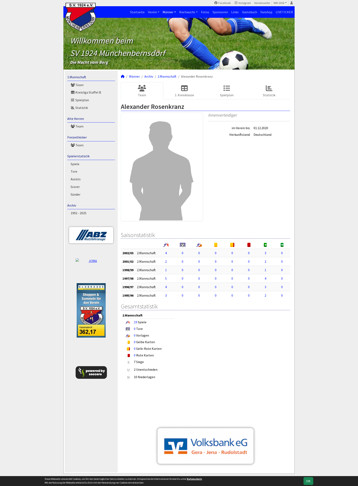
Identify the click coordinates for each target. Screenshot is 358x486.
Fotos (205, 12)
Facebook (224, 3)
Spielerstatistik (78, 156)
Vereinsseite (262, 3)
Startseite (137, 12)
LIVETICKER (284, 12)
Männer (168, 12)
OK (308, 481)
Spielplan (82, 100)
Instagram (244, 3)
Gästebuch (249, 12)
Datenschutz (194, 478)
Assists (76, 179)
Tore (74, 171)
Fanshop (266, 12)
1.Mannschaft (76, 77)
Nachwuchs (187, 12)
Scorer (75, 187)
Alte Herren (75, 119)
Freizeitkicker (77, 137)
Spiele (75, 164)
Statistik (81, 108)
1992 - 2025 (78, 213)
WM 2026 (278, 3)
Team (79, 85)
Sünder (75, 194)
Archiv (71, 205)
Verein (152, 12)
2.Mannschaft (167, 76)
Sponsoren (220, 12)
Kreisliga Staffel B (88, 92)
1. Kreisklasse (184, 95)
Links (235, 12)
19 (135, 322)
